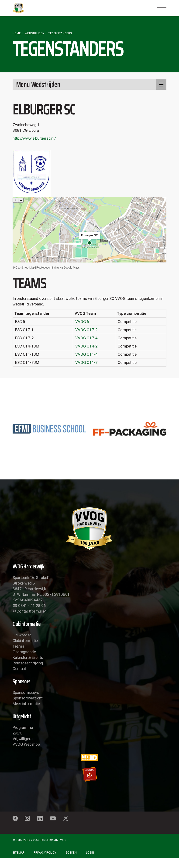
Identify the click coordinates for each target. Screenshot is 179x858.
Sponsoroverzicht (28, 698)
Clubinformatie (25, 640)
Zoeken (71, 852)
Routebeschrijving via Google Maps (58, 267)
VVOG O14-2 (86, 346)
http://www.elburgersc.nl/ (34, 138)
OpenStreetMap (24, 267)
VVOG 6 (82, 321)
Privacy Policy (45, 852)
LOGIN (90, 852)
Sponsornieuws (26, 692)
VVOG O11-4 (86, 354)
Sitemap (18, 852)
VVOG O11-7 (86, 362)
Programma (23, 727)
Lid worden (22, 635)
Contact (19, 668)
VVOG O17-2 (86, 329)
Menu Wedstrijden (38, 84)
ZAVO (18, 733)
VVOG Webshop (26, 744)
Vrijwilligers (23, 738)
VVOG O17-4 (86, 338)
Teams (18, 646)
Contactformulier (31, 611)
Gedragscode (24, 651)
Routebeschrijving (28, 663)
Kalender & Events (28, 657)
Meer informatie (26, 703)
